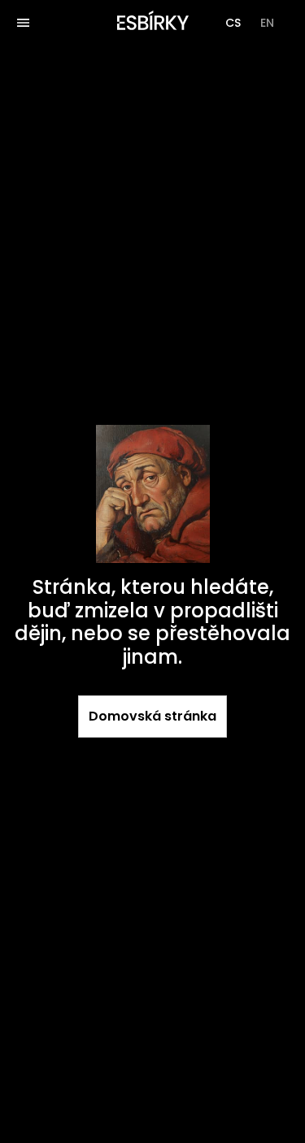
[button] (233, 23)
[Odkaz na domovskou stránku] (153, 23)
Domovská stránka (152, 716)
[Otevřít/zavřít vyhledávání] (58, 23)
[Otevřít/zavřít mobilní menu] (23, 23)
